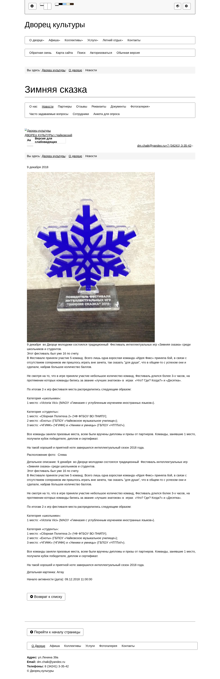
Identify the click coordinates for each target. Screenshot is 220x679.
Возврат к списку (47, 597)
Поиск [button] (81, 52)
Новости (91, 70)
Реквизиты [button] (99, 106)
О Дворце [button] (38, 645)
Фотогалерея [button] (139, 106)
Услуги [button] (92, 40)
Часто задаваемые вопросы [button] (48, 114)
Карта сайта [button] (64, 52)
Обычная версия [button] (128, 52)
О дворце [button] (36, 40)
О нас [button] (33, 106)
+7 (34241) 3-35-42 (178, 145)
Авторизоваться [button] (101, 52)
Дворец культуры (53, 70)
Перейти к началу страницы (56, 632)
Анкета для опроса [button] (106, 114)
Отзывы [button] (81, 106)
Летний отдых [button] (112, 40)
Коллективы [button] (73, 40)
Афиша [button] (54, 40)
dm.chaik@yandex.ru (151, 145)
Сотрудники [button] (81, 114)
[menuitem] (36, 40)
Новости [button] (47, 106)
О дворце (75, 70)
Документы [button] (118, 106)
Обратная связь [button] (40, 52)
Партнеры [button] (65, 106)
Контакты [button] (134, 40)
